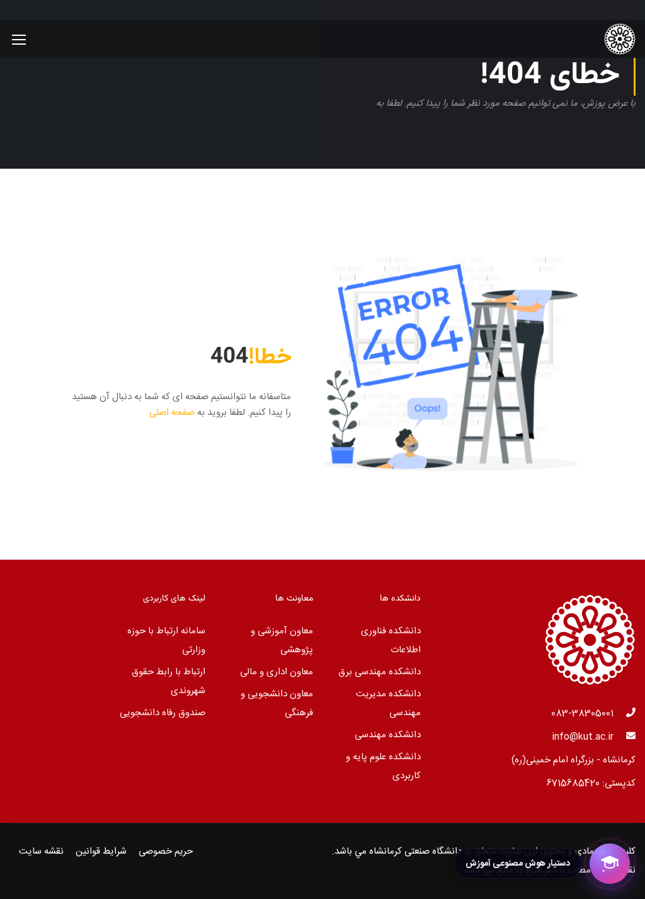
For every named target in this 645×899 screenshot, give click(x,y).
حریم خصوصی (166, 851)
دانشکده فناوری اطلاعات (391, 640)
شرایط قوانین (101, 851)
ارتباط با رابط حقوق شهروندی (168, 681)
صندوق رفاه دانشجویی (162, 713)
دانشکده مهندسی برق (379, 672)
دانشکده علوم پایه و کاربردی (383, 766)
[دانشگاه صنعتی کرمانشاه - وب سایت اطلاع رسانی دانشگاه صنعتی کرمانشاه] (587, 39)
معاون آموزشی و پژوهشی (282, 640)
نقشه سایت (41, 851)
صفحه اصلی (172, 413)
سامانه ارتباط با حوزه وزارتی (166, 640)
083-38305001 (582, 713)
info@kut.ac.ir (583, 737)
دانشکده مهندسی (388, 735)
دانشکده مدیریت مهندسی (388, 703)
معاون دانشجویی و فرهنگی (277, 703)
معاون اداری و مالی (276, 672)
